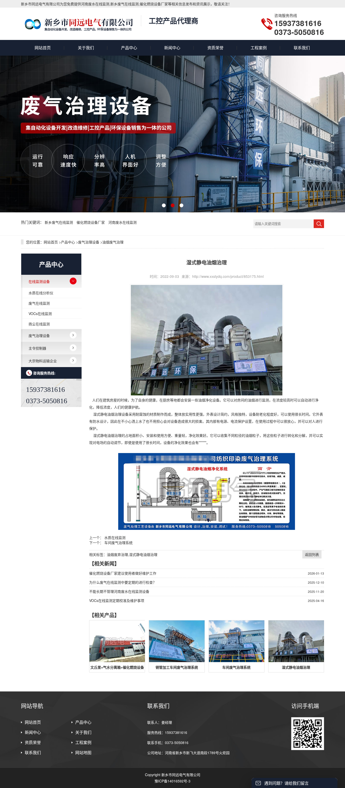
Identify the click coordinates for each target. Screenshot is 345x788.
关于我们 (86, 48)
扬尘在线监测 (39, 323)
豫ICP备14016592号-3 (172, 780)
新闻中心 (172, 48)
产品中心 (129, 48)
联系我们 (302, 48)
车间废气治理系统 (118, 542)
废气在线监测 (39, 303)
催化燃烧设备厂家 (91, 222)
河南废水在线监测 (122, 222)
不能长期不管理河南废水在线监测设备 (119, 591)
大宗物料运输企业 (43, 360)
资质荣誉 (215, 48)
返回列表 (312, 554)
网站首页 (43, 48)
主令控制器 (37, 348)
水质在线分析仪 (41, 292)
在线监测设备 (39, 281)
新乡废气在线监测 (59, 222)
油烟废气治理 (113, 241)
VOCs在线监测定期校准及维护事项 (116, 600)
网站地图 (83, 752)
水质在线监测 (115, 537)
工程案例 (259, 48)
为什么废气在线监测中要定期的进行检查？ (122, 582)
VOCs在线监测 (40, 313)
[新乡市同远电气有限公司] (78, 23)
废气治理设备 (88, 241)
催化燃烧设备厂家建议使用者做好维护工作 (122, 573)
